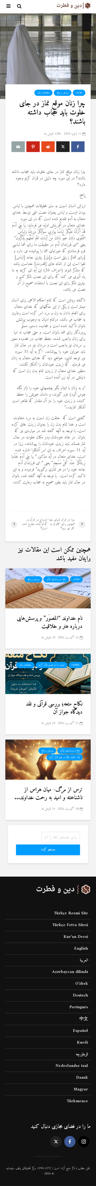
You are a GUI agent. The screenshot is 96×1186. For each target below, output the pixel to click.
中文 (83, 1019)
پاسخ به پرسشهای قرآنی (56, 579)
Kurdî (82, 1042)
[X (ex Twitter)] (56, 1141)
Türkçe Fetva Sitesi (70, 925)
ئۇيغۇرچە (82, 1054)
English (81, 948)
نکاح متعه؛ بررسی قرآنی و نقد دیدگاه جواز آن (54, 708)
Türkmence (77, 1101)
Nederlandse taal (71, 1066)
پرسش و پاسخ (63, 92)
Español (80, 1031)
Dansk (82, 1077)
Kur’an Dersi (75, 937)
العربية (84, 960)
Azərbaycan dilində (70, 972)
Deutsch (80, 995)
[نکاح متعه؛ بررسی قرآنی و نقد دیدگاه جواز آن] (48, 673)
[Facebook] (69, 1141)
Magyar (81, 1089)
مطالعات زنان (43, 92)
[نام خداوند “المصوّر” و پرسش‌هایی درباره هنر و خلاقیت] (48, 588)
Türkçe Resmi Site (71, 913)
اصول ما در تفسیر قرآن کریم (52, 665)
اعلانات (79, 92)
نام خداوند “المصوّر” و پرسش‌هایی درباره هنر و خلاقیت (50, 623)
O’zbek (81, 983)
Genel (76, 665)
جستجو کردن (48, 849)
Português (78, 1007)
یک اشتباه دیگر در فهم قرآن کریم (64, 757)
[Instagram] (83, 1141)
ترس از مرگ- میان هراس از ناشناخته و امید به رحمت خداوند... (48, 794)
